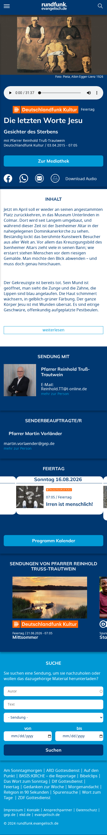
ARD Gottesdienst (63, 771)
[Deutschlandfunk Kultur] (45, 109)
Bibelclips (89, 776)
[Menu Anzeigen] (7, 6)
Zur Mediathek (53, 161)
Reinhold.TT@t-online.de (64, 389)
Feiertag (88, 109)
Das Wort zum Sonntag (26, 782)
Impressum (13, 810)
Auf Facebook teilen (8, 178)
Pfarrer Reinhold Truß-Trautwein (37, 140)
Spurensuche (65, 792)
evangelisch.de (47, 814)
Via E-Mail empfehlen (39, 178)
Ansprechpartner (58, 810)
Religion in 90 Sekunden (26, 792)
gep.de (9, 814)
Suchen (100, 6)
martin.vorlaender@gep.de (29, 444)
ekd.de (25, 814)
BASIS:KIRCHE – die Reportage (47, 776)
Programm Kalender (53, 540)
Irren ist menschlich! (69, 504)
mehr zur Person (55, 393)
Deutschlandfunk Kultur (24, 145)
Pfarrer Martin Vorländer (35, 433)
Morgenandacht (83, 787)
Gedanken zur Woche (43, 787)
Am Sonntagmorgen (23, 771)
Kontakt (33, 810)
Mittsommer (25, 637)
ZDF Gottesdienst (34, 798)
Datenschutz (86, 810)
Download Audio (81, 179)
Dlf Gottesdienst (67, 782)
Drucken (55, 178)
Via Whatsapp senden (23, 178)
